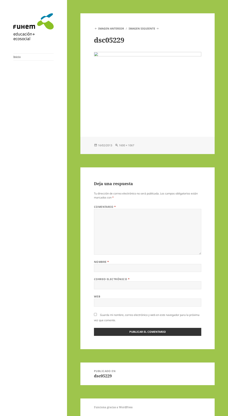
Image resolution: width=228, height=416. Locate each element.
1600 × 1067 (126, 145)
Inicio (17, 57)
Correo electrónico (112, 279)
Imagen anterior (111, 28)
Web (97, 296)
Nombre (101, 262)
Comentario (105, 207)
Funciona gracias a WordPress (113, 407)
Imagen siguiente (142, 28)
